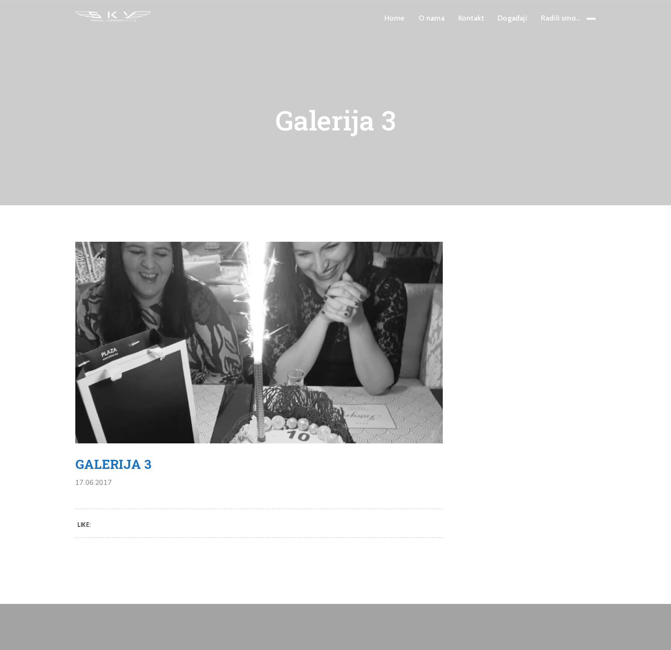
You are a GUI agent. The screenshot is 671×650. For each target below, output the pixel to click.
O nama (432, 18)
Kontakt (471, 18)
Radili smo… (561, 18)
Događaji (512, 18)
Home (394, 18)
